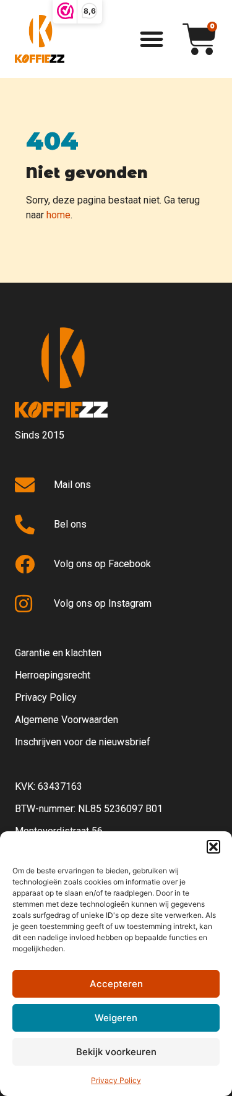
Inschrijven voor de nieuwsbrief (82, 742)
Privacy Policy (116, 1080)
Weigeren (116, 1018)
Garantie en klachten (58, 653)
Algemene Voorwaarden (66, 720)
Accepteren (116, 984)
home (58, 215)
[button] (213, 847)
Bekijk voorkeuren (116, 1052)
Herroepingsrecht (52, 675)
